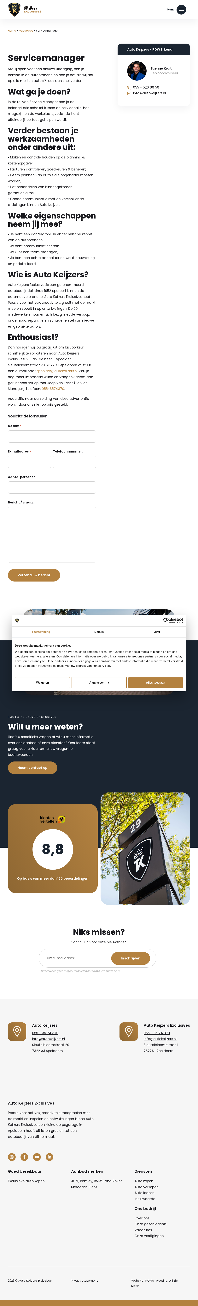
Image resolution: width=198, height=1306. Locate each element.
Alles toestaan (155, 682)
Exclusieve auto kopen (26, 1181)
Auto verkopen (147, 1187)
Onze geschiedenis (150, 1224)
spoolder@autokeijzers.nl (57, 371)
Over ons (142, 1218)
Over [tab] (157, 631)
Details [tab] (99, 631)
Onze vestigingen (149, 1236)
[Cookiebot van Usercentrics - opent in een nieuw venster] (166, 621)
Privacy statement (84, 1280)
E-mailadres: (19, 451)
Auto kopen (144, 1181)
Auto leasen (144, 1193)
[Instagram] (12, 1157)
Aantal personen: (22, 477)
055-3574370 (53, 388)
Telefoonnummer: (68, 451)
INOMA (149, 1280)
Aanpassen (96, 682)
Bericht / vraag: (20, 502)
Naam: (14, 426)
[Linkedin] (49, 1157)
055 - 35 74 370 (45, 1033)
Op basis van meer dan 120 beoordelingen (52, 878)
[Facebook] (24, 1157)
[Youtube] (37, 1157)
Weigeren (42, 682)
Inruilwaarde (145, 1199)
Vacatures (26, 31)
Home (12, 31)
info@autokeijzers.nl (48, 1039)
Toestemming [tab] (41, 631)
